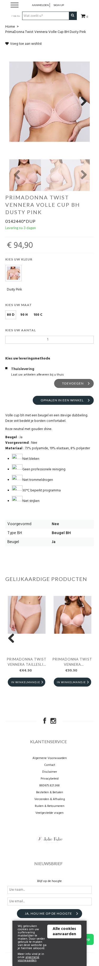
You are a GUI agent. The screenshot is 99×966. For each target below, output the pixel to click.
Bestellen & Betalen (49, 792)
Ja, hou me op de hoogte (48, 913)
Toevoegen (73, 383)
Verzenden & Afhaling (49, 799)
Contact (49, 765)
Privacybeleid (50, 778)
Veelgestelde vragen (49, 813)
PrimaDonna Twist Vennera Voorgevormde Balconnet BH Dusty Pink (72, 662)
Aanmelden (40, 5)
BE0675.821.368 (49, 785)
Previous (17, 175)
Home (10, 27)
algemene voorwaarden (28, 959)
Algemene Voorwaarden (49, 758)
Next (82, 101)
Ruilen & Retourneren (49, 806)
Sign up (59, 5)
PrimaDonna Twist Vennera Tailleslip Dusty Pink (26, 662)
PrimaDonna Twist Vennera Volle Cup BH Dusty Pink (45, 32)
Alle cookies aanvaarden (64, 931)
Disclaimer (49, 772)
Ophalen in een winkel (62, 400)
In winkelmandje (25, 682)
